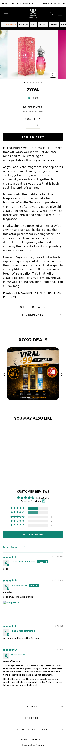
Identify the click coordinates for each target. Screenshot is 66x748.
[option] (33, 375)
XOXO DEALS (9, 24)
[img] (10, 557)
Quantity (33, 118)
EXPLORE (32, 717)
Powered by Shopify (33, 744)
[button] (30, 97)
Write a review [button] (33, 534)
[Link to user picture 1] (11, 609)
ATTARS (42, 24)
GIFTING (54, 24)
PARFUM (23, 24)
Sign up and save (32, 729)
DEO (33, 24)
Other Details (33, 306)
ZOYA (14, 451)
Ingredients (33, 314)
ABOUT (32, 706)
